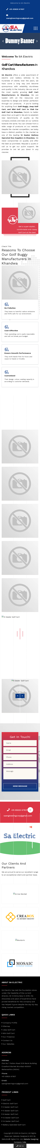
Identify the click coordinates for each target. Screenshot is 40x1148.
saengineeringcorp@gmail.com (19, 18)
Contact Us (7, 1040)
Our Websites (8, 1044)
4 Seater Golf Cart (20, 491)
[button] (3, 41)
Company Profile (9, 1023)
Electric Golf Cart (20, 566)
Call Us (21, 1146)
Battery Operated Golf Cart (13, 1125)
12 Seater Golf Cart (10, 1118)
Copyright (8, 1133)
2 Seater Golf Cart (10, 1107)
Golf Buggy (20, 528)
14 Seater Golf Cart (20, 607)
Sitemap (6, 1026)
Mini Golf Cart (8, 1033)
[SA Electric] (12, 28)
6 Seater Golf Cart (10, 1114)
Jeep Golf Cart (8, 1030)
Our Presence (8, 1037)
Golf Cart (20, 454)
